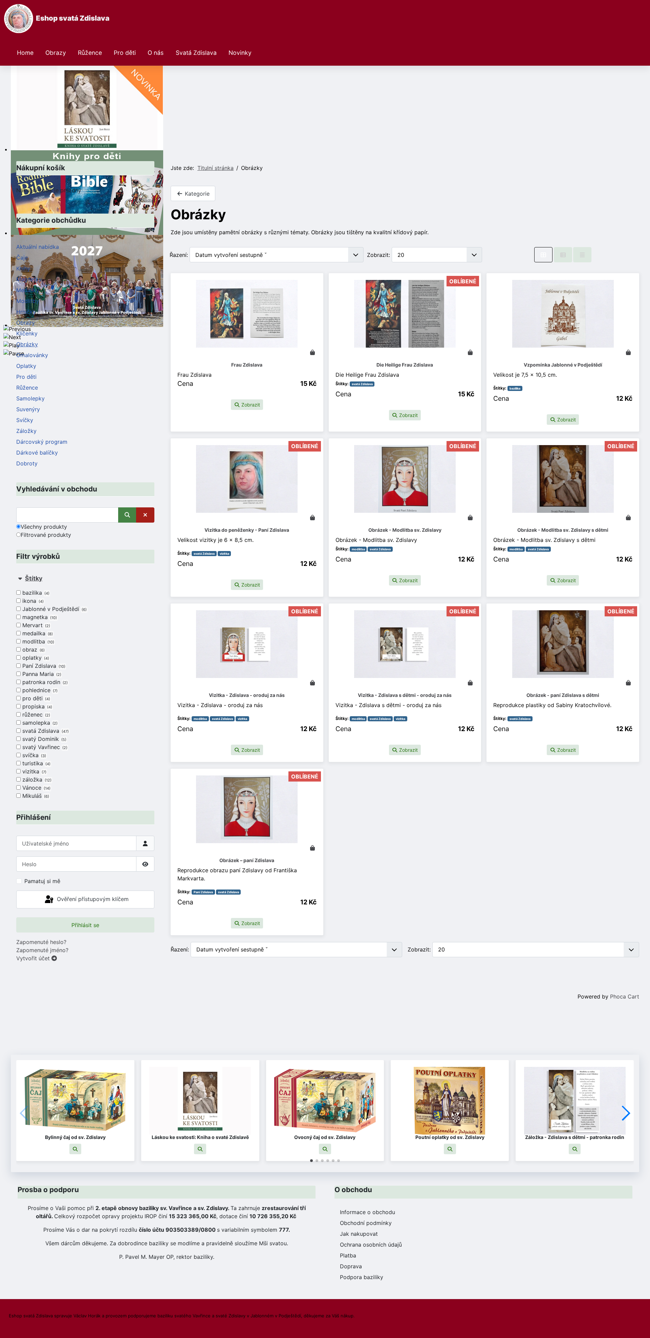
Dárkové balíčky (37, 452)
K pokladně (145, 200)
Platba (348, 1255)
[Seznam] (582, 254)
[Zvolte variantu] (628, 682)
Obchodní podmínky (366, 1223)
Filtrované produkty (46, 534)
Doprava (351, 1266)
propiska (36, 706)
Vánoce (35, 787)
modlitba (37, 641)
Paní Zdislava (43, 665)
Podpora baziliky (361, 1277)
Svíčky (24, 420)
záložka (36, 779)
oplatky (35, 657)
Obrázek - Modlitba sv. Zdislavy (404, 530)
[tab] (85, 687)
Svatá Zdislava (196, 52)
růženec (35, 714)
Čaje (22, 257)
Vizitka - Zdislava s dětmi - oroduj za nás (405, 695)
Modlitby (27, 301)
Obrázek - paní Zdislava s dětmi (562, 695)
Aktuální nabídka (37, 246)
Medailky (27, 290)
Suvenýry (28, 409)
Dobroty (27, 463)
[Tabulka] (543, 254)
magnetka (39, 617)
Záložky (26, 430)
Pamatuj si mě (42, 881)
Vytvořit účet (33, 958)
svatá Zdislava (44, 730)
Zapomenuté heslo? (41, 942)
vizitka (33, 771)
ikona (32, 600)
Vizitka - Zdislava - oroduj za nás (247, 695)
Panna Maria (41, 674)
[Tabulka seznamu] (563, 254)
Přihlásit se (85, 925)
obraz (32, 649)
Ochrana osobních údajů (371, 1244)
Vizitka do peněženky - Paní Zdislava (246, 530)
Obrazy (55, 52)
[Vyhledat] (127, 515)
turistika (35, 763)
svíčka (33, 755)
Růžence (90, 52)
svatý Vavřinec (44, 747)
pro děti (35, 698)
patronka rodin (44, 682)
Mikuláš (35, 795)
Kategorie (196, 193)
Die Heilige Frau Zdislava (404, 365)
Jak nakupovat (359, 1233)
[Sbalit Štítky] (20, 578)
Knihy (23, 268)
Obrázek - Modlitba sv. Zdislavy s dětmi (562, 530)
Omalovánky (32, 355)
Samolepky (30, 398)
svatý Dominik (43, 739)
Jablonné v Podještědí (53, 609)
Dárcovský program (41, 441)
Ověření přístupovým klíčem (92, 899)
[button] (75, 1149)
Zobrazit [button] (250, 405)
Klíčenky (27, 333)
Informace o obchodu (367, 1212)
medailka (36, 633)
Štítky (33, 578)
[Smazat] (145, 515)
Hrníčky (26, 311)
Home (25, 52)
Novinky (240, 52)
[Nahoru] (638, 1325)
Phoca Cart (624, 996)
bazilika (35, 592)
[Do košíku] (312, 352)
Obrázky (27, 344)
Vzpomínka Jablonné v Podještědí (563, 365)
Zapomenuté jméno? (42, 950)
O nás (156, 52)
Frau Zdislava (246, 365)
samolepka (39, 722)
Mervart (35, 625)
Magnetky (29, 279)
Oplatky (26, 366)
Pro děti (125, 52)
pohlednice (39, 690)
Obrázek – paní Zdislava (246, 860)
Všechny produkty (44, 526)
